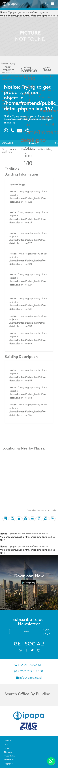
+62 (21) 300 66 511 (30, 665)
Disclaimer (8, 752)
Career (6, 748)
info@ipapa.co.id (30, 678)
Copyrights (8, 763)
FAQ (6, 744)
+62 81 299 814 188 (30, 671)
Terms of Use (9, 759)
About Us (7, 740)
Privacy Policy (9, 756)
